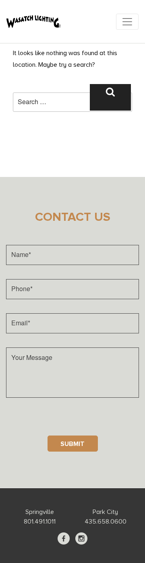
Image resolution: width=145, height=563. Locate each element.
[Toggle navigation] (127, 22)
